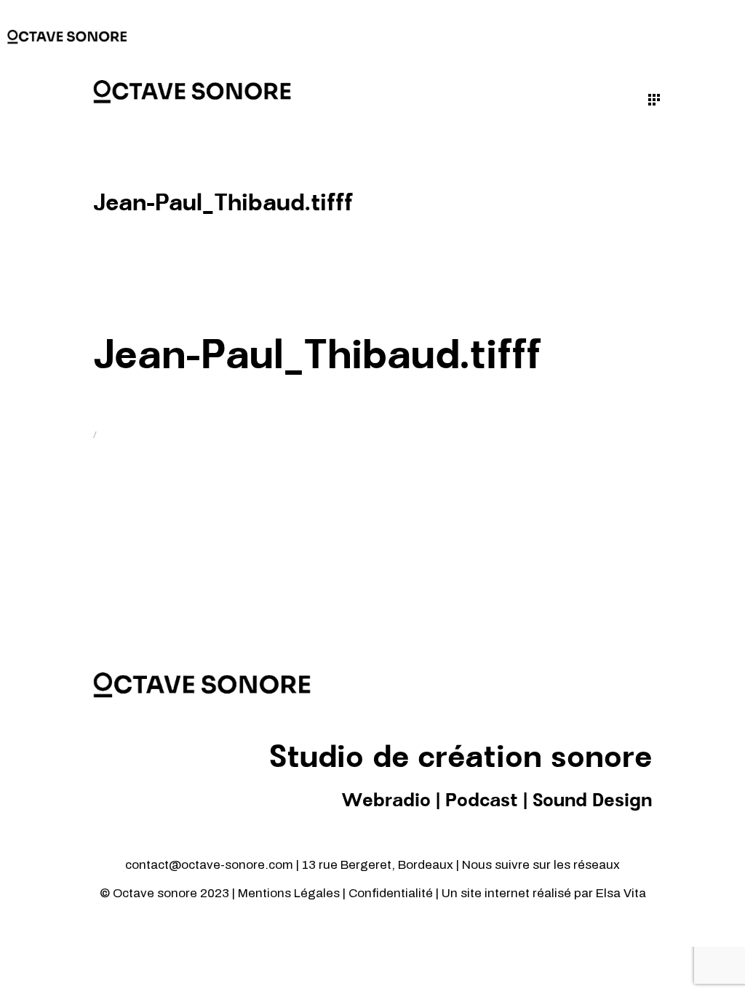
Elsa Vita (621, 893)
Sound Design (592, 801)
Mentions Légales (289, 893)
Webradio (386, 801)
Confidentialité (392, 893)
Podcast (481, 801)
